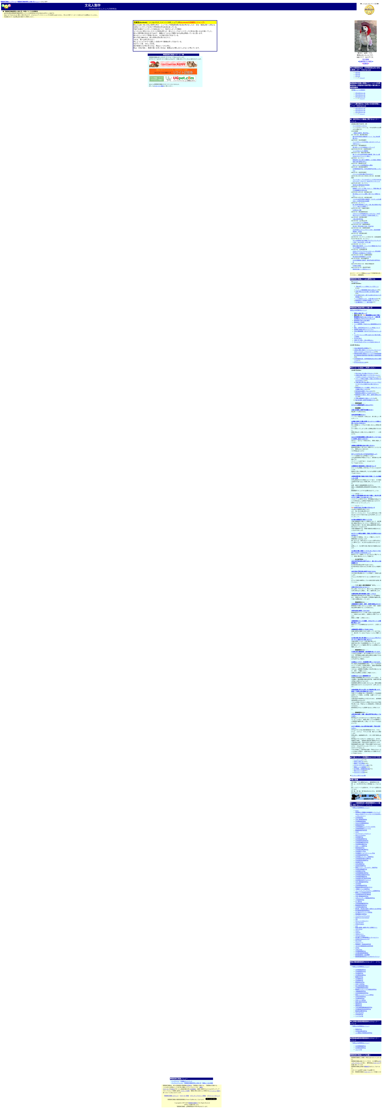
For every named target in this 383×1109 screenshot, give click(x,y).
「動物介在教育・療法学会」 (361, 133)
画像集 (365, 63)
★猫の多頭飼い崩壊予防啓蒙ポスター (362, 410)
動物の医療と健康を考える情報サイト (366, 927)
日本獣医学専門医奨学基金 (363, 878)
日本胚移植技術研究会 (361, 993)
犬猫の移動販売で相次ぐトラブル (365, 398)
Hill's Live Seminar (360, 835)
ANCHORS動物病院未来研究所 (364, 946)
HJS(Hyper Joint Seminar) (362, 917)
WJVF (357, 832)
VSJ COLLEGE (359, 922)
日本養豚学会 (359, 978)
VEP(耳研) (358, 883)
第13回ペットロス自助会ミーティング (364, 147)
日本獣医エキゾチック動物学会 (364, 856)
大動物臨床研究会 (360, 991)
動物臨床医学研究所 (361, 830)
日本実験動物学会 (360, 1046)
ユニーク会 (358, 1049)
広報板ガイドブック (186, 1081)
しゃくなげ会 (359, 1016)
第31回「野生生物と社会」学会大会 (363, 226)
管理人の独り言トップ (360, 313)
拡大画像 (365, 59)
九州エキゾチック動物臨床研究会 (365, 898)
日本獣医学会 (359, 837)
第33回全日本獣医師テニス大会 (362, 256)
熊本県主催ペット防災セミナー (362, 269)
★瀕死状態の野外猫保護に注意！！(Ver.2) (363, 593)
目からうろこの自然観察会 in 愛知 (363, 165)
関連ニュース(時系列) (359, 90)
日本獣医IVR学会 (360, 871)
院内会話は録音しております (363, 391)
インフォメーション (177, 1083)
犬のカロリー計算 (359, 772)
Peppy (357, 810)
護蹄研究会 (358, 1005)
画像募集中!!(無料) (365, 61)
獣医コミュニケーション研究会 (364, 995)
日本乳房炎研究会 (360, 996)
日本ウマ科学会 (359, 984)
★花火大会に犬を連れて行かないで (364, 507)
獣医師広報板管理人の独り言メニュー (29, 1)
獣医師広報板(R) (193, 1103)
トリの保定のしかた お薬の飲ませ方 (366, 298)
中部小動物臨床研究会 (361, 896)
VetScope (357, 932)
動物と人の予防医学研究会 (363, 892)
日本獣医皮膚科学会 (361, 844)
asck (356, 926)
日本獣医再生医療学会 (361, 860)
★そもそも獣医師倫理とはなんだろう (362, 405)
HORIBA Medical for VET (362, 939)
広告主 (173, 1089)
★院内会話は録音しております (360, 610)
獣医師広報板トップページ (8, 1)
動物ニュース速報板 (360, 767)
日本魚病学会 (359, 1014)
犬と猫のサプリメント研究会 (363, 912)
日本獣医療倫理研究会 (361, 903)
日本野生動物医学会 (361, 869)
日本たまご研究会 (360, 1000)
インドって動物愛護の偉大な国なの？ (366, 290)
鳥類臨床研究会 (359, 825)
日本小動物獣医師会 (361, 819)
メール (368, 273)
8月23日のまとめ (360, 95)
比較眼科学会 (359, 862)
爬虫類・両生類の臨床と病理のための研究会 (368, 908)
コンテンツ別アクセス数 (358, 775)
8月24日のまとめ (360, 93)
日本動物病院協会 (360, 821)
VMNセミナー (359, 934)
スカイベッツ (359, 942)
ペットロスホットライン (360, 125)
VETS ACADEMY (360, 935)
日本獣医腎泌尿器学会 (361, 840)
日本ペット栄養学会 (361, 846)
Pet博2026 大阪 (357, 210)
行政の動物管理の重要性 (361, 348)
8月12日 (357, 76)
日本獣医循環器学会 (361, 839)
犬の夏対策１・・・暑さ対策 (363, 302)
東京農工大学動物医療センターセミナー (367, 937)
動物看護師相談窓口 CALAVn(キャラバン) (367, 956)
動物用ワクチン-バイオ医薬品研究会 (366, 989)
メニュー (362, 78)
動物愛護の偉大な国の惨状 (362, 320)
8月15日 (357, 74)
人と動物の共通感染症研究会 (363, 1033)
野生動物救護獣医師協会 (362, 910)
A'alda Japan (358, 949)
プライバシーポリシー (213, 1095)
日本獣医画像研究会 (361, 907)
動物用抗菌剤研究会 (361, 1011)
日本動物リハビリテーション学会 (365, 853)
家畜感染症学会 (359, 982)
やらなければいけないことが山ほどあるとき (367, 342)
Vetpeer (357, 931)
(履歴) (201, 1087)
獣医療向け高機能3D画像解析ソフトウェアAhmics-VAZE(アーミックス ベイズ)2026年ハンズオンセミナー (368, 814)
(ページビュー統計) (214, 1091)
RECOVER (358, 940)
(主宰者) (188, 1085)
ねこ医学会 (358, 901)
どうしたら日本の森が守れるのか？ (363, 174)
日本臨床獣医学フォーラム (363, 828)
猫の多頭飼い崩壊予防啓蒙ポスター (365, 400)
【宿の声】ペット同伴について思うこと (367, 286)
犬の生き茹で (358, 338)
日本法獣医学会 (359, 864)
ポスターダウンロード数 (361, 765)
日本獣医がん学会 (360, 851)
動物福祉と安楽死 (359, 322)
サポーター (376, 1063)
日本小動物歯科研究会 (361, 882)
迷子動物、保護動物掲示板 (362, 769)
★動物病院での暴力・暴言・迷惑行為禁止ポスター (366, 604)
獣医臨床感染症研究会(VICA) (363, 887)
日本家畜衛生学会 (360, 971)
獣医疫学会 (358, 1029)
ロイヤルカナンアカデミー (363, 833)
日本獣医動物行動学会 (361, 873)
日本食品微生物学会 (361, 1031)
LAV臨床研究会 (359, 900)
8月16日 (357, 72)
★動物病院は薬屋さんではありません (362, 629)
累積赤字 (367, 1066)
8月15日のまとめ (360, 112)
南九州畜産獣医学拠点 (361, 986)
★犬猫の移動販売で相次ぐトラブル (361, 519)
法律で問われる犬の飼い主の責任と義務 (367, 291)
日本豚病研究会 (359, 998)
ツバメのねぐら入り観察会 (360, 151)
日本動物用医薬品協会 (361, 987)
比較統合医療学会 (360, 865)
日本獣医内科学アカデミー (363, 880)
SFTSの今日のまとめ (360, 362)
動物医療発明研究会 (361, 905)
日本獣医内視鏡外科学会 (362, 874)
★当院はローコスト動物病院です (361, 676)
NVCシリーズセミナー (361, 921)
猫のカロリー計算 (359, 770)
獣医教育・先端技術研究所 (363, 944)
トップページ (358, 760)
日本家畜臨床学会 (360, 969)
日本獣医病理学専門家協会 (363, 894)
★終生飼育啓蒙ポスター (358, 414)
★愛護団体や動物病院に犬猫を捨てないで (363, 466)
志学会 (357, 948)
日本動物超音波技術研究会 (363, 1009)
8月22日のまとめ (360, 96)
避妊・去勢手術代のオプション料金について (367, 327)
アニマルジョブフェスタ (362, 916)
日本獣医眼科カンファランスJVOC (365, 826)
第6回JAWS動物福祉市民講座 (361, 185)
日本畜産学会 (359, 973)
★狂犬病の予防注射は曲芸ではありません (363, 571)
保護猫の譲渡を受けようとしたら (364, 329)
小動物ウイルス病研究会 (362, 889)
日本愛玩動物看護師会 (361, 953)
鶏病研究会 (358, 1004)
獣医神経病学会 (359, 848)
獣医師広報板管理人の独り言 (192, 1083)
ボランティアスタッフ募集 (198, 1095)
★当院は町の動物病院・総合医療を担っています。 (366, 651)
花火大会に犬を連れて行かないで (365, 373)
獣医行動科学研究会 (361, 1002)
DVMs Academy (359, 924)
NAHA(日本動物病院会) (362, 823)
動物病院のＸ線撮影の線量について (365, 300)
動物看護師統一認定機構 (362, 955)
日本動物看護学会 (360, 951)
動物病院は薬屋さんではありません (365, 393)
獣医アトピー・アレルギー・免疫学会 (366, 867)
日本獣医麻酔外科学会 (361, 842)
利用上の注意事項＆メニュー (358, 310)
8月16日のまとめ (360, 110)
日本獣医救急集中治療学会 (363, 858)
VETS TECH (358, 929)
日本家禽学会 (359, 980)
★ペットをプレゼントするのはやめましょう (364, 454)
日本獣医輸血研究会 (361, 885)
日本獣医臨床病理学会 (361, 855)
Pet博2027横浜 (357, 265)
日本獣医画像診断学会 (361, 849)
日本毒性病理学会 (360, 1048)
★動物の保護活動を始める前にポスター (363, 445)
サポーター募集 (158, 86)
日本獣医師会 (359, 817)
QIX (356, 919)
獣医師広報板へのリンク (171, 1095)
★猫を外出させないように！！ (360, 587)
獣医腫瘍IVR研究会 (361, 914)
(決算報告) (193, 1089)
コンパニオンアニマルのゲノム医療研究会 (367, 891)
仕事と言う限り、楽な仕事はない (364, 340)
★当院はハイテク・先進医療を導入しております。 (366, 662)
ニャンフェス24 (357, 235)
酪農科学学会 (359, 977)
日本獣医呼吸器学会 (361, 876)
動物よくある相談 (359, 763)
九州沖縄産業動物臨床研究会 (363, 1007)
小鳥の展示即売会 (358, 219)
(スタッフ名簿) (185, 1091)
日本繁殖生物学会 (360, 975)
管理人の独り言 (358, 761)
